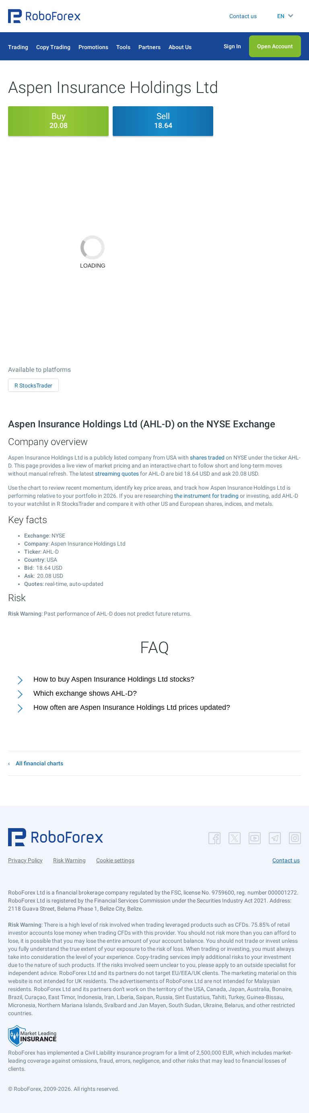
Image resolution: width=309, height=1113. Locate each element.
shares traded (207, 457)
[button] (44, 16)
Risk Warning (69, 860)
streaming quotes (117, 473)
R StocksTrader (33, 385)
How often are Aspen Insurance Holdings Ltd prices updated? (131, 707)
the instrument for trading (206, 496)
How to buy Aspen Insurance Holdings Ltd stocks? (113, 679)
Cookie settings (115, 860)
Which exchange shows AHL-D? (85, 693)
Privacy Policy (25, 860)
